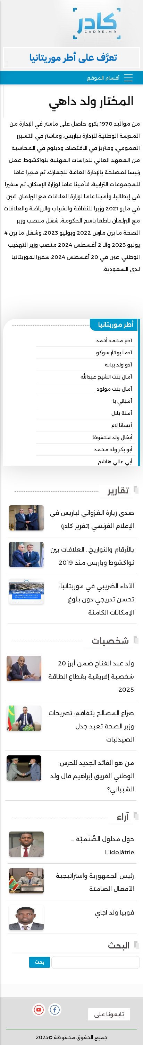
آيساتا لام (121, 425)
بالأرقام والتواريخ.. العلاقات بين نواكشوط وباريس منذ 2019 (92, 556)
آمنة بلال (121, 413)
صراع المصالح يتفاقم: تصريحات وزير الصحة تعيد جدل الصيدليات (91, 726)
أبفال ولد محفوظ (112, 437)
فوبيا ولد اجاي (114, 912)
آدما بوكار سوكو (114, 352)
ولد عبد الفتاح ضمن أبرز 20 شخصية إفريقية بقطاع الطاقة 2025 (91, 676)
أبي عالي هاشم (115, 461)
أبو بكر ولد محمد (113, 449)
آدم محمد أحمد (114, 340)
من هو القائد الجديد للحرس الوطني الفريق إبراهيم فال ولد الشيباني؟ (92, 776)
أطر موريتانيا (116, 324)
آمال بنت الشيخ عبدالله (106, 377)
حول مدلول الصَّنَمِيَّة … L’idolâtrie (102, 846)
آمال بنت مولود (114, 389)
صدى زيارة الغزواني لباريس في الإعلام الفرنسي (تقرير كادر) (92, 519)
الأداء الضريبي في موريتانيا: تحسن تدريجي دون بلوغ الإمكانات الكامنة (96, 599)
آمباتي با (122, 401)
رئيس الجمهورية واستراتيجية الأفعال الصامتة (95, 882)
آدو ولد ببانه (118, 365)
